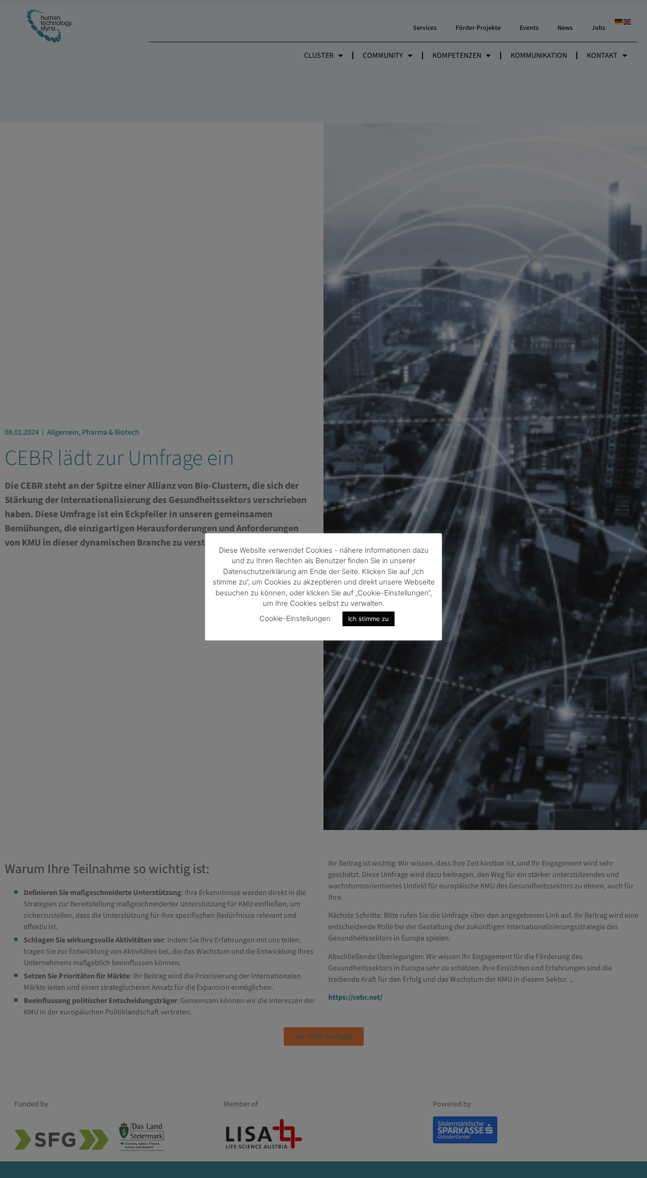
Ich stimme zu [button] (368, 618)
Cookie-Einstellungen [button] (295, 618)
